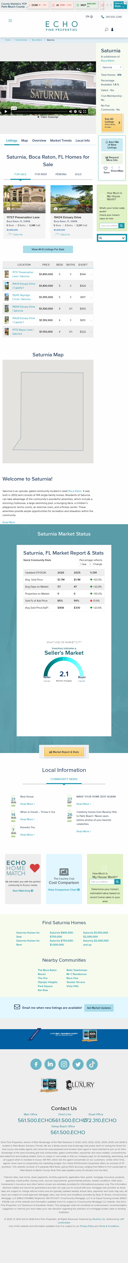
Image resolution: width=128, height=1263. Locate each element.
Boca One (72, 978)
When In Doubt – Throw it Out (37, 811)
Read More (8, 522)
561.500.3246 (114, 16)
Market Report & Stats (65, 751)
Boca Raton (37, 40)
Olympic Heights (48, 982)
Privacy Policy (87, 1226)
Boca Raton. (108, 60)
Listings (11, 140)
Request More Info (112, 159)
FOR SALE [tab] (20, 174)
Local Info (83, 140)
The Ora (43, 978)
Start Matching (22, 890)
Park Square (45, 986)
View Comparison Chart (62, 889)
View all (118, 5)
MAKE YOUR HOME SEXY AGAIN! (96, 796)
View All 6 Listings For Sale (48, 249)
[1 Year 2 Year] (85, 565)
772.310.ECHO (99, 1120)
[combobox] (112, 238)
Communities (21, 40)
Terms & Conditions (109, 1226)
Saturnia (17, 234)
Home (8, 40)
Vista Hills (72, 986)
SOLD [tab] (78, 174)
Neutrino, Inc (98, 1219)
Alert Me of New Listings (113, 144)
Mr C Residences (76, 973)
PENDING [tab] (61, 174)
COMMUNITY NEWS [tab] (64, 779)
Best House (27, 796)
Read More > (27, 803)
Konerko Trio (27, 827)
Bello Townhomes (76, 969)
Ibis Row (43, 990)
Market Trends (61, 140)
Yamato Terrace (75, 982)
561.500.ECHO (35, 1120)
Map (24, 140)
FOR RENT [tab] (41, 174)
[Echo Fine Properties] (64, 23)
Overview (39, 140)
